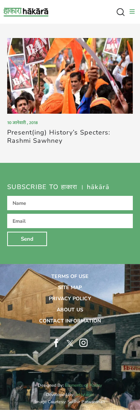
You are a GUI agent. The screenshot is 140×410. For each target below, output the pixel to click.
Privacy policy (70, 298)
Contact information (70, 320)
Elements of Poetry (83, 385)
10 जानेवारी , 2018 (22, 122)
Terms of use (69, 276)
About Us (70, 309)
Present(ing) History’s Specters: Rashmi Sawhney (58, 136)
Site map (70, 287)
